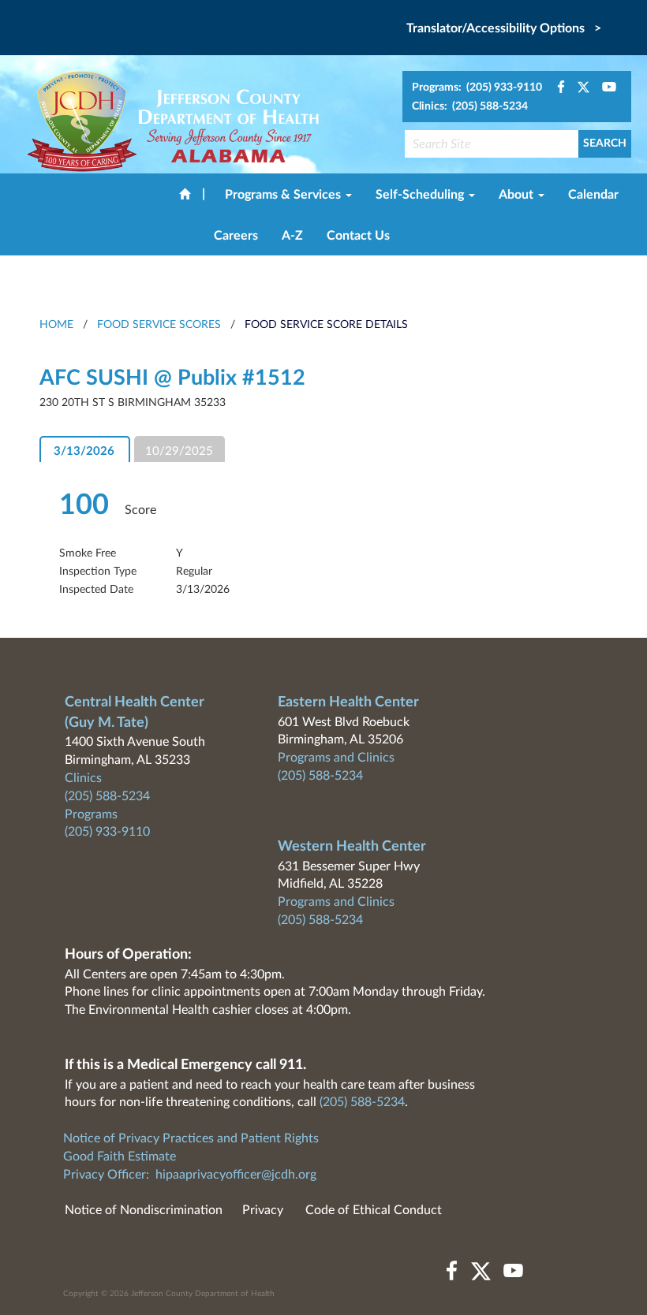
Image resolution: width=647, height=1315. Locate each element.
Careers (236, 235)
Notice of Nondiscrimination (144, 1210)
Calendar (593, 194)
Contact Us (358, 235)
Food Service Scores (159, 324)
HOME (56, 324)
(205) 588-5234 (107, 796)
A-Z (292, 235)
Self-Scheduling (421, 194)
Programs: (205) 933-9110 (477, 87)
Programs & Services (284, 194)
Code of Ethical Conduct (373, 1210)
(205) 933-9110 (107, 831)
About (518, 194)
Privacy (262, 1210)
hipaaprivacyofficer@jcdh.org (235, 1174)
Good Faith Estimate (119, 1156)
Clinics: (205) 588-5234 (470, 106)
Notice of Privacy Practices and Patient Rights (191, 1138)
